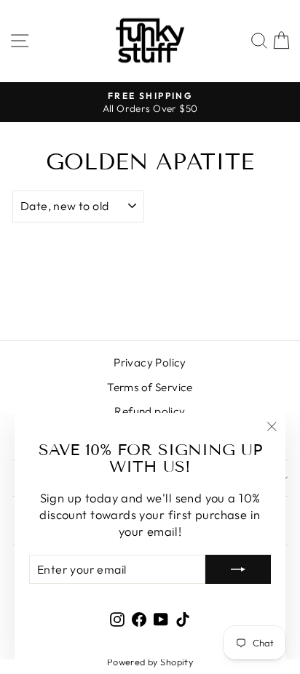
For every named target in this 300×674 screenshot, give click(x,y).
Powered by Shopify (150, 661)
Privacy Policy (150, 362)
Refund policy (149, 411)
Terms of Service (150, 387)
